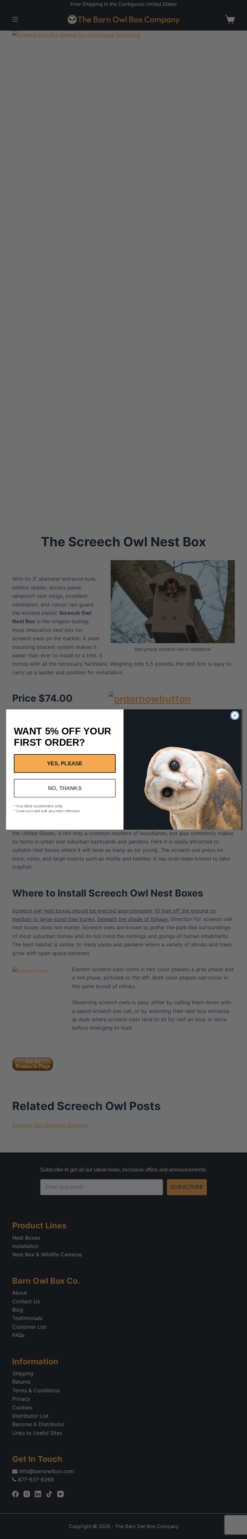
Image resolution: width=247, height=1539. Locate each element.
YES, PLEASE (65, 763)
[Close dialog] (234, 715)
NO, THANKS (65, 788)
